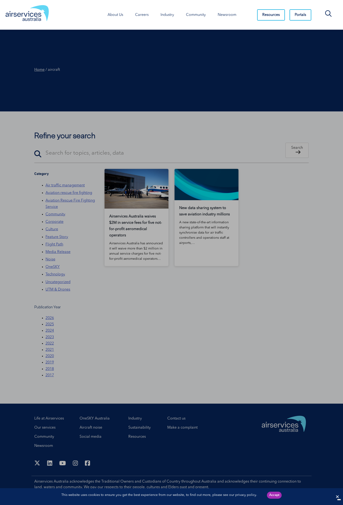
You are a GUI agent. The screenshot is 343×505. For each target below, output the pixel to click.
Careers (142, 15)
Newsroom (227, 15)
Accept (274, 495)
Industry (167, 15)
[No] (339, 499)
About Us (115, 15)
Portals (300, 15)
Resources (271, 15)
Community (196, 15)
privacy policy (245, 495)
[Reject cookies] (337, 496)
